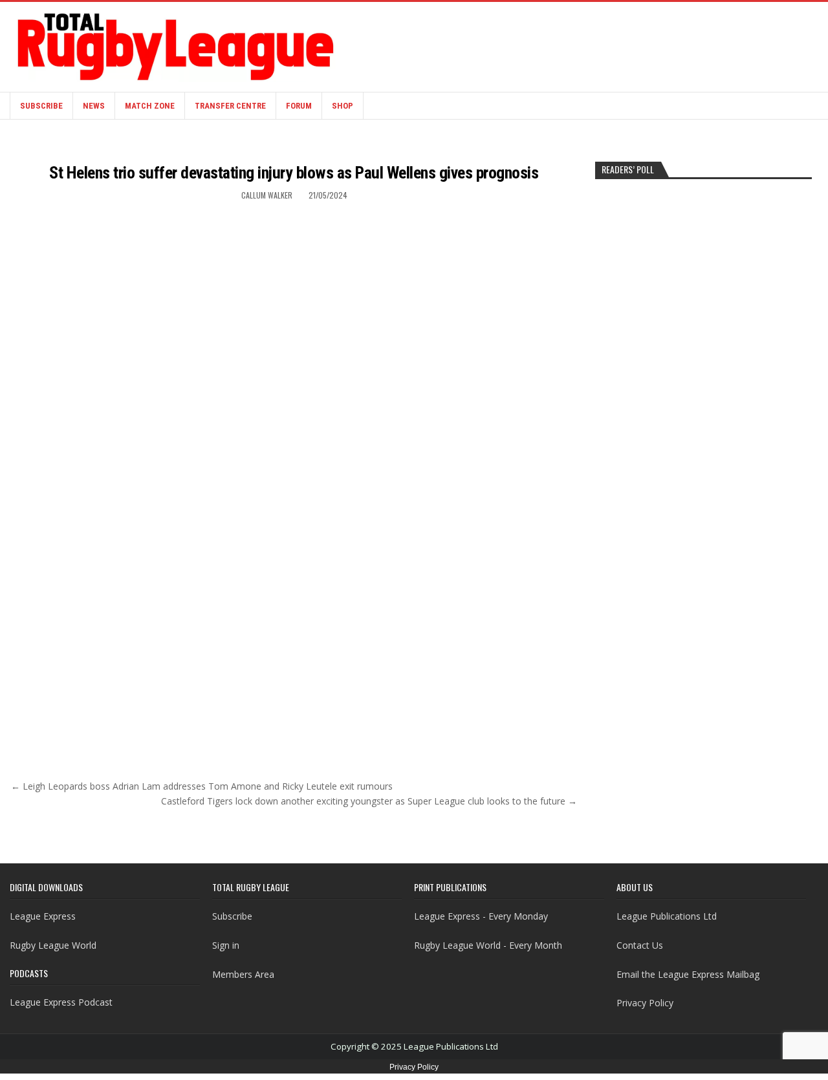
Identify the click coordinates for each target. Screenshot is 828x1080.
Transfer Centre (230, 106)
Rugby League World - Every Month (488, 945)
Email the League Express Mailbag (687, 974)
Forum (299, 106)
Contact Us (639, 945)
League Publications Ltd (666, 916)
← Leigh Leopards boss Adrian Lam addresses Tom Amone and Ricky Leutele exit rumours (202, 786)
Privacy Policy (644, 1003)
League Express (43, 916)
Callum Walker (266, 194)
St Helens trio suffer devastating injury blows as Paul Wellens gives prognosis (293, 172)
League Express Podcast (61, 1002)
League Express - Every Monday (481, 916)
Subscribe (41, 106)
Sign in (225, 945)
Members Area (243, 974)
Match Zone (150, 106)
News (94, 106)
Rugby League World (53, 945)
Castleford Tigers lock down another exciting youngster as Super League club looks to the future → (369, 801)
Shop (342, 106)
